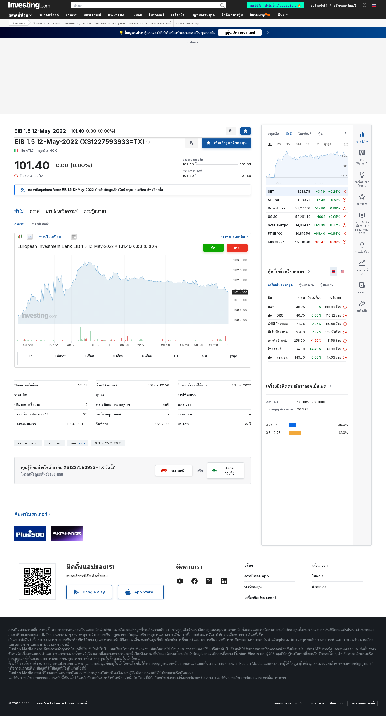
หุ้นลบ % (326, 209)
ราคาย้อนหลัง (40, 148)
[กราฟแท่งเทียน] (20, 161)
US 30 (272, 141)
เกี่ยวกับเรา (320, 489)
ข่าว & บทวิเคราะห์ (62, 135)
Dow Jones (276, 132)
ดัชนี (288, 58)
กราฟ (35, 135)
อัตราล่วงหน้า (138, 23)
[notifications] (365, 5)
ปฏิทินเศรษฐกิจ (203, 14)
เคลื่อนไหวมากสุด (280, 209)
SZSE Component (281, 149)
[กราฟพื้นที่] (30, 161)
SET (271, 116)
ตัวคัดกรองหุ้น (232, 14)
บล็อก (248, 489)
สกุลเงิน (273, 58)
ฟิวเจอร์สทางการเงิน (46, 23)
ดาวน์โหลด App (256, 500)
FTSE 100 (275, 158)
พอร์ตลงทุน (253, 511)
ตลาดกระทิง (229, 394)
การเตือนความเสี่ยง (364, 627)
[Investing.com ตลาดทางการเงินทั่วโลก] (29, 5)
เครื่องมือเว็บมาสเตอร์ (260, 521)
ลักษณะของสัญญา (188, 23)
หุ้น (320, 58)
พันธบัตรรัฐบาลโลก (78, 23)
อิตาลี (82, 367)
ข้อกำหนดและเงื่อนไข (288, 627)
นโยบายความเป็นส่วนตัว (327, 627)
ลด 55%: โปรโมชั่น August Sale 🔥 (275, 5)
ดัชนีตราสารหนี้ (161, 23)
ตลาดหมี (177, 394)
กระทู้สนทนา (95, 135)
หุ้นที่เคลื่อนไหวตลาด (286, 195)
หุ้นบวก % (306, 209)
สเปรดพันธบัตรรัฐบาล (110, 23)
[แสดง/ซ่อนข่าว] (74, 161)
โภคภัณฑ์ (305, 58)
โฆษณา (317, 500)
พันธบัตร (18, 22)
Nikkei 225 (276, 166)
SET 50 (273, 124)
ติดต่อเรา (319, 511)
